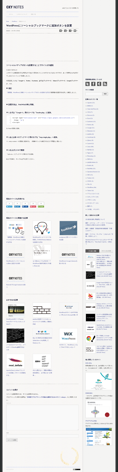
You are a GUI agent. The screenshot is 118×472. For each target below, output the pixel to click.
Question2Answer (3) (93, 171)
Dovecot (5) (90, 115)
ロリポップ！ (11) (92, 203)
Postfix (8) (90, 165)
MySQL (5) (90, 149)
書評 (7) (89, 206)
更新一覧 (33, 14)
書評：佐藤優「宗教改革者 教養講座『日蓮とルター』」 (98, 229)
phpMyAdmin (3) (92, 162)
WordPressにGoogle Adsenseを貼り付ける (68, 262)
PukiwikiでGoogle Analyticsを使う (15, 286)
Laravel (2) (90, 143)
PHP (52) (89, 159)
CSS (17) (89, 112)
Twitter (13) (90, 178)
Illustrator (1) (91, 131)
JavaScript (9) (91, 137)
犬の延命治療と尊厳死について (95, 219)
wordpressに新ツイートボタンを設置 (68, 238)
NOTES (15, 7)
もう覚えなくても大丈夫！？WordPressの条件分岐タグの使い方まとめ (42, 263)
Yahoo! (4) (90, 190)
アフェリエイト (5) (93, 193)
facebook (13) (91, 121)
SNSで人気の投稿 (106, 251)
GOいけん (88, 363)
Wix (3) (89, 184)
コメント (8, 403)
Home (7, 21)
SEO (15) (90, 175)
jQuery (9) (90, 140)
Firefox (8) (90, 124)
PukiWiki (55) (91, 168)
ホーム (11, 14)
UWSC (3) (90, 181)
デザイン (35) (91, 200)
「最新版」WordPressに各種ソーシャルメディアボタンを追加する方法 (28, 92)
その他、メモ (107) (93, 209)
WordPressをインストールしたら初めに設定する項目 (15, 262)
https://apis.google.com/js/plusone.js (57, 118)
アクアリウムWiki (91, 421)
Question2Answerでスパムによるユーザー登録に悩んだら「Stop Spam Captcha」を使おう (98, 242)
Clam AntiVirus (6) (92, 109)
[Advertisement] (42, 47)
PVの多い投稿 (92, 251)
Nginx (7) (90, 153)
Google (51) (90, 128)
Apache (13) (90, 102)
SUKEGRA (88, 393)
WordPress (14, 21)
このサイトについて (22, 14)
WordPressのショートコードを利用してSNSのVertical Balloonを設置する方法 (42, 239)
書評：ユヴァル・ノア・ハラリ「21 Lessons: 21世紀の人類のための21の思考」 (99, 224)
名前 (7, 433)
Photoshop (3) (91, 156)
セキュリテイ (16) (92, 197)
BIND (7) (90, 106)
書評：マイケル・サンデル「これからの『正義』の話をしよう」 (99, 235)
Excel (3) (90, 118)
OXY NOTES (10, 469)
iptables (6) (90, 134)
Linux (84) (90, 146)
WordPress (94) (91, 187)
